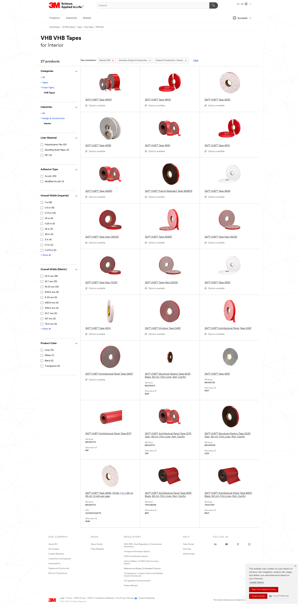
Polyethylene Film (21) (55, 145)
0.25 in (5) (50, 224)
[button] (279, 596)
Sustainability (54, 564)
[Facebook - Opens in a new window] (238, 544)
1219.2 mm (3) (52, 308)
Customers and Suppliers (59, 559)
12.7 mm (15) (51, 281)
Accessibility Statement (104, 598)
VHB (105, 60)
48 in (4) (49, 234)
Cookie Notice (257, 582)
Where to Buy (189, 554)
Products (55, 18)
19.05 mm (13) (52, 287)
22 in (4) (49, 229)
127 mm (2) (50, 319)
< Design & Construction (53, 118)
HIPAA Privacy (80, 598)
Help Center (188, 544)
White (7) (49, 355)
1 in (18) (48, 202)
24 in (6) (49, 218)
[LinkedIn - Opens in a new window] (215, 544)
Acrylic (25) (50, 176)
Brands (87, 18)
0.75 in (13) (50, 213)
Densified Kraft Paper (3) (57, 150)
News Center (96, 544)
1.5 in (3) (49, 245)
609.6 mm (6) (52, 292)
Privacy (69, 598)
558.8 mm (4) (51, 303)
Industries (71, 18)
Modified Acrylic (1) (54, 181)
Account (242, 18)
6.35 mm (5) (51, 297)
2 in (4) (48, 240)
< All (43, 77)
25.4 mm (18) (51, 276)
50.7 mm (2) (51, 313)
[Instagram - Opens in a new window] (249, 544)
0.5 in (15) (49, 208)
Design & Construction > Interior (169, 60)
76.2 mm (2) (51, 324)
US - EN (240, 4)
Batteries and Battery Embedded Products (142, 569)
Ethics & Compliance (57, 573)
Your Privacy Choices (124, 598)
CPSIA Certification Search (136, 556)
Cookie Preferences (147, 598)
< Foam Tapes (47, 88)
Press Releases (97, 549)
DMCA (90, 598)
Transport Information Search (137, 552)
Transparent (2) (52, 366)
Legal (62, 598)
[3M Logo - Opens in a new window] (66, 5)
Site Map (187, 549)
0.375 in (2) (50, 250)
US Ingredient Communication (137, 581)
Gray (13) (49, 350)
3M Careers (53, 549)
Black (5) (49, 361)
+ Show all (46, 255)
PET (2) (48, 155)
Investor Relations (56, 554)
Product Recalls (131, 586)
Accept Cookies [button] (258, 596)
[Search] (213, 5)
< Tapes (44, 83)
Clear (195, 60)
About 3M (53, 544)
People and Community (58, 568)
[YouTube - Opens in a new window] (226, 544)
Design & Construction (133, 60)
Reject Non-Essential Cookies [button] (264, 590)
